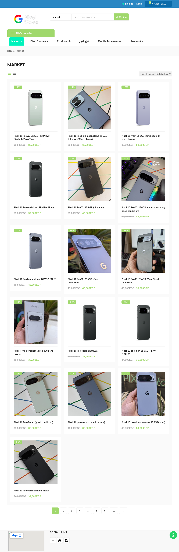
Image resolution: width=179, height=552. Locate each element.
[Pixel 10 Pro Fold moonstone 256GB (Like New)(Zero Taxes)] (90, 88)
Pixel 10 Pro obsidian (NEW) (83, 350)
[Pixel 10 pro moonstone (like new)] (90, 375)
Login (139, 3)
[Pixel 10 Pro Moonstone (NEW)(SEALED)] (36, 231)
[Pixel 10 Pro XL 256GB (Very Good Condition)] (143, 231)
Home (10, 51)
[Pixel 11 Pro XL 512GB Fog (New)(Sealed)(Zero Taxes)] (36, 88)
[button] (160, 3)
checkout (136, 41)
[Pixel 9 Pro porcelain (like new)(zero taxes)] (36, 303)
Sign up (129, 3)
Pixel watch (64, 41)
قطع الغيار (84, 41)
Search (120, 16)
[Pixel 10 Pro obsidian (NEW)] (90, 303)
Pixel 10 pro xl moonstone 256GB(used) (143, 422)
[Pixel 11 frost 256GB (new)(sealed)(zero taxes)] (143, 88)
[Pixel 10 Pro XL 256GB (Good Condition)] (90, 231)
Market (15, 41)
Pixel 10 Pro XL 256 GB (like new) (86, 207)
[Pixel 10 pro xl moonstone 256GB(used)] (143, 375)
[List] (14, 74)
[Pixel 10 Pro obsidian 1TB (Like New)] (36, 160)
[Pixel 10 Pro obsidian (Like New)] (36, 443)
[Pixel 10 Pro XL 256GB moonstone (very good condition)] (143, 160)
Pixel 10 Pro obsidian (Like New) (31, 490)
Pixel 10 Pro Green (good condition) (33, 422)
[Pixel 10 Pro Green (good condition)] (36, 375)
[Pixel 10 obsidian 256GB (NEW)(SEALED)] (143, 303)
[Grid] (9, 74)
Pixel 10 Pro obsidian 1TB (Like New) (34, 207)
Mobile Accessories (109, 41)
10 (113, 510)
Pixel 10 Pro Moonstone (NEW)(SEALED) (35, 279)
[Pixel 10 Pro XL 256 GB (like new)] (90, 160)
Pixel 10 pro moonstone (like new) (86, 422)
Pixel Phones (38, 41)
